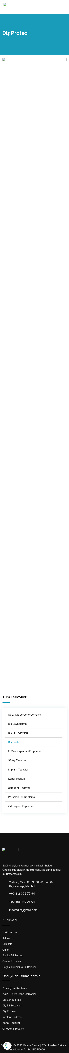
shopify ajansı (54, 1049)
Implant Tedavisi (18, 769)
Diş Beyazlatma (17, 723)
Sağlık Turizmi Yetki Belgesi (19, 967)
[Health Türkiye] (7, 1046)
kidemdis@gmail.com (23, 910)
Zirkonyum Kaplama (20, 806)
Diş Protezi (14, 742)
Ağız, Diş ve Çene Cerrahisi (24, 714)
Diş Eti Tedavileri (18, 733)
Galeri (5, 949)
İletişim (6, 938)
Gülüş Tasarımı (17, 760)
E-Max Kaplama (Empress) (24, 751)
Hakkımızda (9, 932)
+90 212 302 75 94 (22, 893)
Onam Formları (11, 961)
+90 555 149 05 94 (22, 901)
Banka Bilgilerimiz (13, 955)
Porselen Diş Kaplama (21, 797)
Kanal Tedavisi (16, 778)
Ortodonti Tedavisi (19, 787)
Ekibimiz (7, 943)
